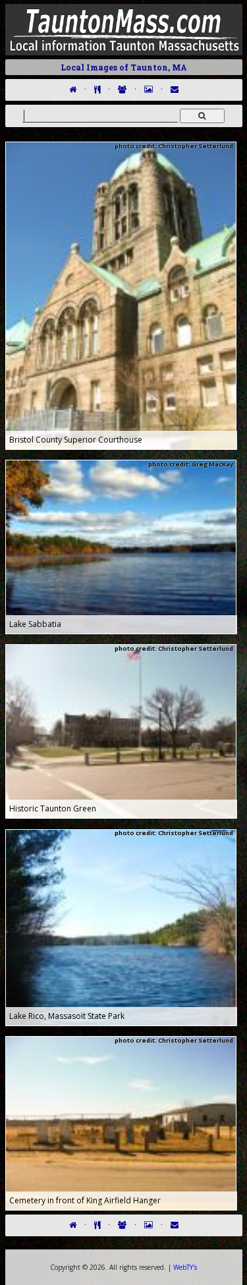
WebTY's (185, 1267)
